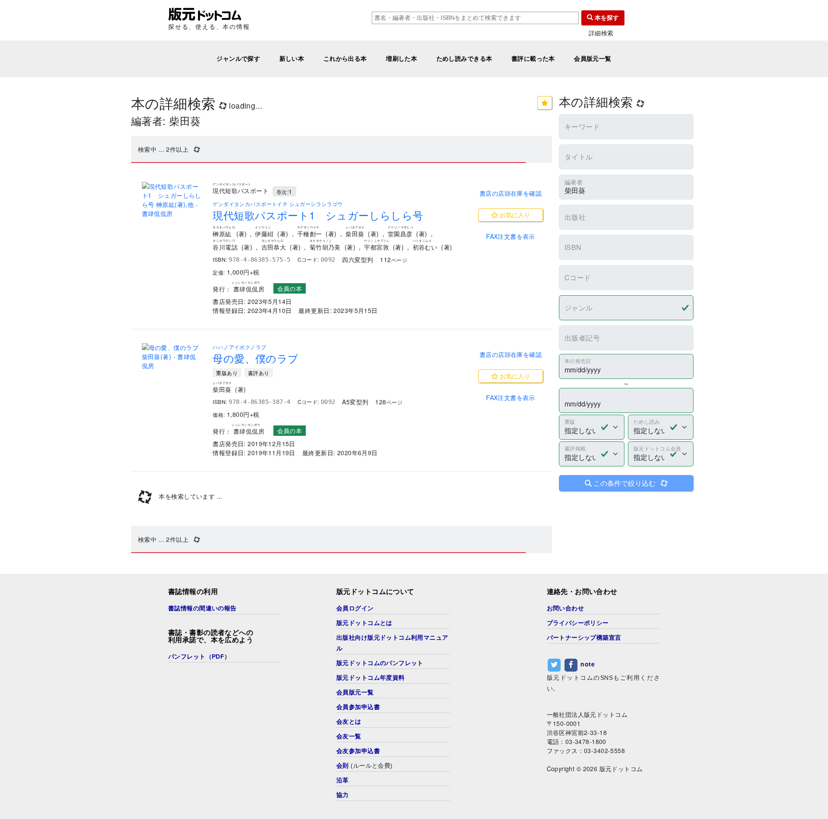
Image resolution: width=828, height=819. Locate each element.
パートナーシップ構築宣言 (584, 637)
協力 (342, 794)
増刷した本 (401, 58)
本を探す (606, 17)
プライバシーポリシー (578, 622)
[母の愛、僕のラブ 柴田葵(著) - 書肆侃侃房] (172, 356)
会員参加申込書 (358, 706)
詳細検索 (601, 33)
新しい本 (291, 58)
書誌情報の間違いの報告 (202, 608)
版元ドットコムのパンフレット (379, 663)
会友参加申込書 (358, 750)
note (587, 664)
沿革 (342, 780)
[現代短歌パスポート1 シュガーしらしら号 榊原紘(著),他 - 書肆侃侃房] (172, 200)
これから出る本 (345, 58)
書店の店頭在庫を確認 (511, 193)
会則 (342, 765)
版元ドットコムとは (364, 622)
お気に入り (514, 214)
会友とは (348, 721)
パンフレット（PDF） (199, 656)
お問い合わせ (565, 608)
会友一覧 (348, 736)
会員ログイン (355, 608)
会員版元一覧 (593, 58)
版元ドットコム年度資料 (370, 677)
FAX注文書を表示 (510, 236)
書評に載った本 (533, 58)
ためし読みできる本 (464, 58)
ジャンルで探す (238, 58)
